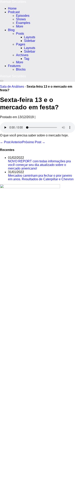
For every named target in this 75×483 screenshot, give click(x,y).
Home (12, 8)
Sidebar (29, 40)
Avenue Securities (13, 1)
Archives (22, 55)
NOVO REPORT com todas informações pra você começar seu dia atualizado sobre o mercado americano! (39, 165)
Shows (21, 19)
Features (14, 66)
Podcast (14, 12)
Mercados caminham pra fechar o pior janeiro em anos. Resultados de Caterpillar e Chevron (41, 177)
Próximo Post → (33, 142)
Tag (26, 58)
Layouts (29, 37)
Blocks (21, 69)
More (19, 26)
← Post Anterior (11, 142)
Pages (20, 44)
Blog (11, 30)
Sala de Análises (12, 86)
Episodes (22, 15)
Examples (23, 22)
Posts (20, 33)
